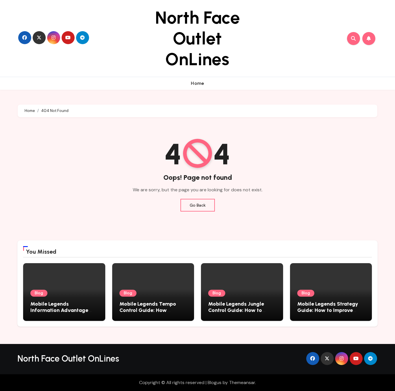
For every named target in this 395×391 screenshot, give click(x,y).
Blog (39, 293)
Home (197, 83)
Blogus (215, 382)
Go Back (198, 205)
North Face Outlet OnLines (197, 38)
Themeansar (242, 382)
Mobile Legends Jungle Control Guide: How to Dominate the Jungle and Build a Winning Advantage (241, 313)
